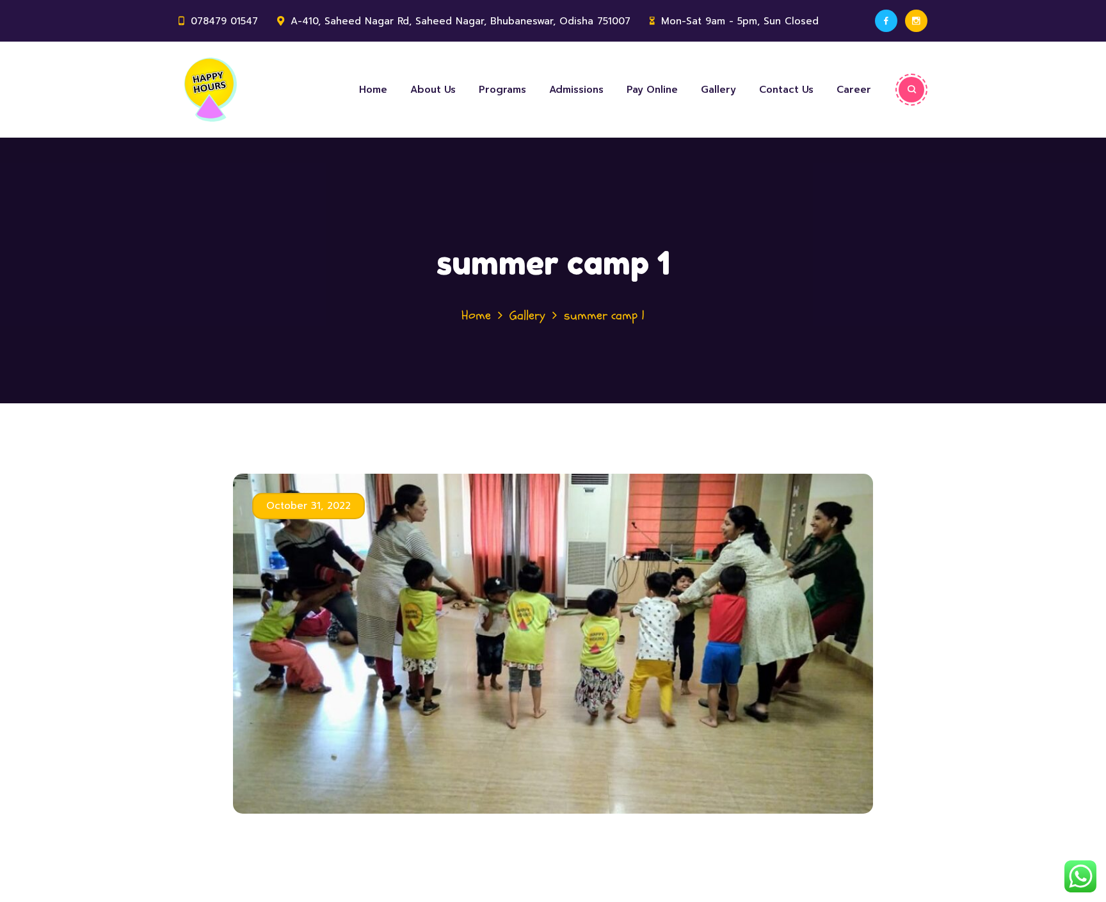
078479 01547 (224, 21)
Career (854, 90)
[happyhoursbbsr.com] (258, 90)
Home (373, 90)
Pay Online (652, 90)
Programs (502, 90)
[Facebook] (886, 21)
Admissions (576, 90)
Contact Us (786, 90)
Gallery (718, 90)
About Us (433, 90)
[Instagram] (916, 21)
